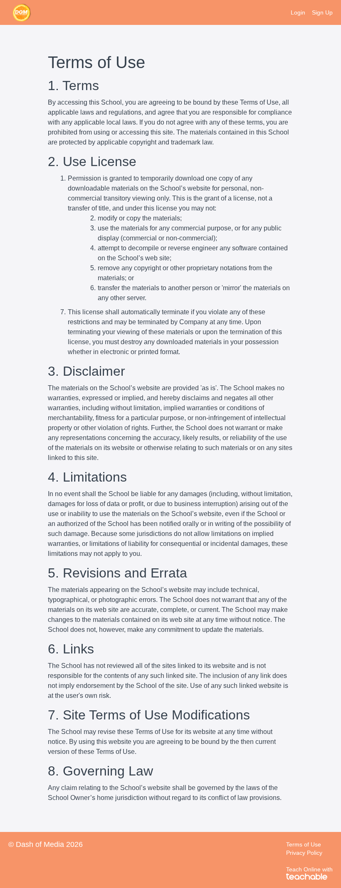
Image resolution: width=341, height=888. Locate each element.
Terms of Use (303, 844)
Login (298, 12)
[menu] (308, 12)
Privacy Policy (304, 852)
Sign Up (322, 12)
